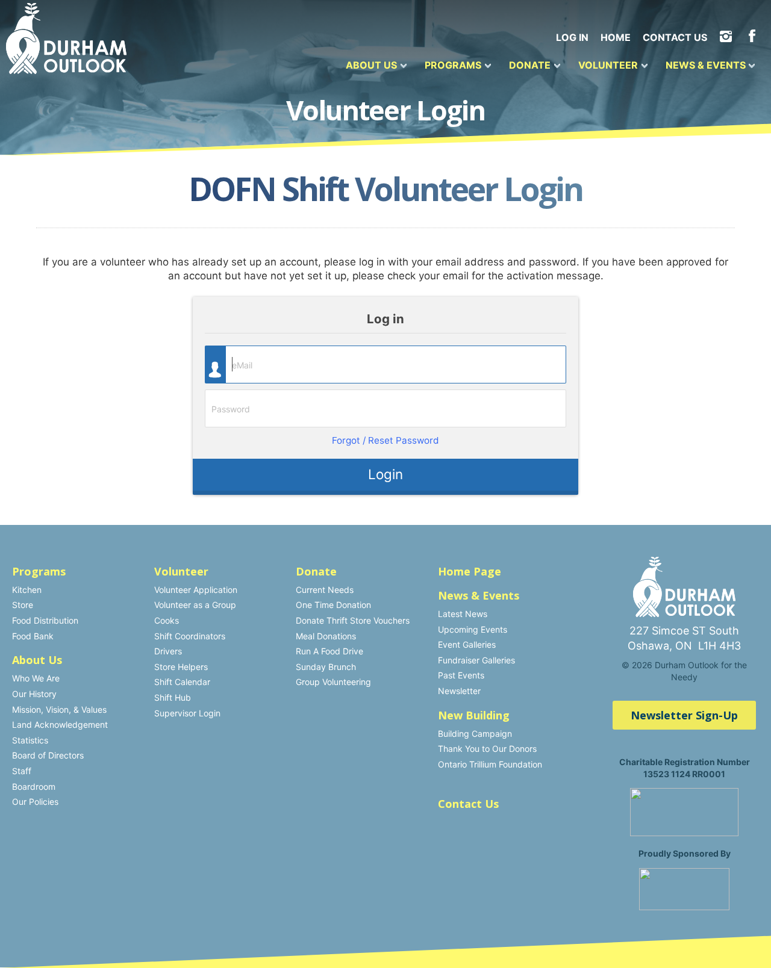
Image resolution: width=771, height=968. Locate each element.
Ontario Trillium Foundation (490, 764)
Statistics (30, 740)
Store (22, 605)
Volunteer (608, 65)
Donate (530, 65)
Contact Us (675, 37)
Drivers (168, 651)
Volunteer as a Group (195, 605)
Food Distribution (45, 620)
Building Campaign (475, 733)
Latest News (462, 614)
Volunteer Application (195, 590)
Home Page (469, 571)
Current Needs (325, 590)
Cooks (166, 620)
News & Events (706, 65)
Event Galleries (467, 644)
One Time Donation (333, 605)
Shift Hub (172, 697)
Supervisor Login (187, 713)
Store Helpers (181, 667)
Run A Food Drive (329, 651)
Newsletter (459, 691)
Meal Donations (326, 636)
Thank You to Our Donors (487, 748)
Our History (34, 694)
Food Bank (33, 636)
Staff (21, 771)
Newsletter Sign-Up (684, 715)
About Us (371, 65)
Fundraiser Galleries (476, 660)
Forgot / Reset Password (385, 440)
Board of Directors (48, 755)
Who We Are (36, 678)
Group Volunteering (333, 682)
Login (385, 474)
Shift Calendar (182, 682)
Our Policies (35, 801)
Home (616, 37)
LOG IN (572, 37)
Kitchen (27, 590)
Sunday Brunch (326, 667)
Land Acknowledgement (60, 724)
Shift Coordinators (189, 636)
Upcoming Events (472, 629)
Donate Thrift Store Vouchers (353, 620)
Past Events (461, 675)
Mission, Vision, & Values (59, 709)
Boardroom (33, 786)
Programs (453, 65)
